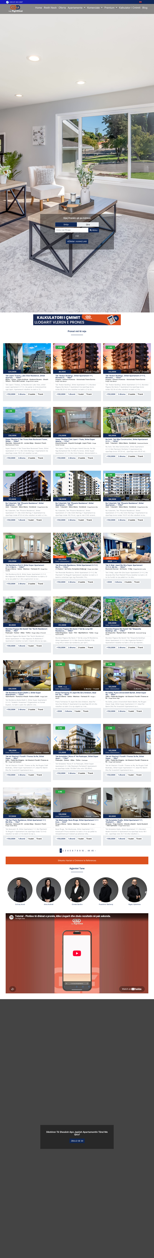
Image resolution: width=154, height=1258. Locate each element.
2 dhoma (21, 394)
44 (89, 850)
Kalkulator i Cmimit (129, 7)
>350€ (109, 582)
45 (92, 850)
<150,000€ (111, 394)
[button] (6, 358)
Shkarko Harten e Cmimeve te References (77, 860)
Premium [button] (109, 7)
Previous (8, 892)
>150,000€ (11, 394)
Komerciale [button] (93, 7)
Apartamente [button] (75, 7)
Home (39, 7)
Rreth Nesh (50, 7)
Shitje (66, 224)
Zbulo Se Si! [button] (77, 1141)
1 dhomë (71, 394)
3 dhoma (21, 458)
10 (83, 850)
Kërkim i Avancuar (77, 241)
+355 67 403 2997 (16, 2)
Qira (88, 224)
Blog (144, 7)
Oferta (62, 7)
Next (146, 892)
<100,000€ (61, 394)
